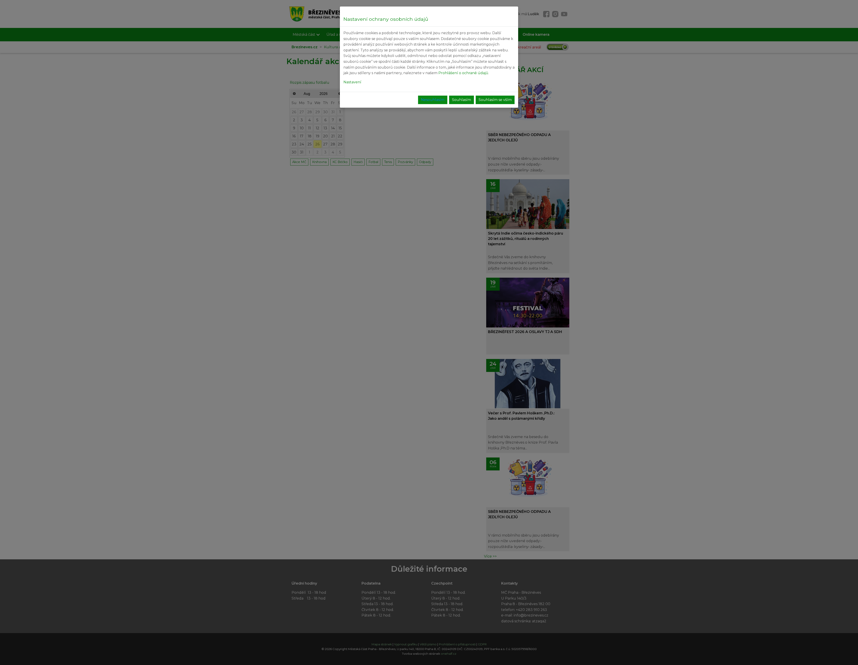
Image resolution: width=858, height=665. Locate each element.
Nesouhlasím (432, 100)
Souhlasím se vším (495, 100)
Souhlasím (461, 100)
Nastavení (352, 82)
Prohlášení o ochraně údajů (463, 73)
